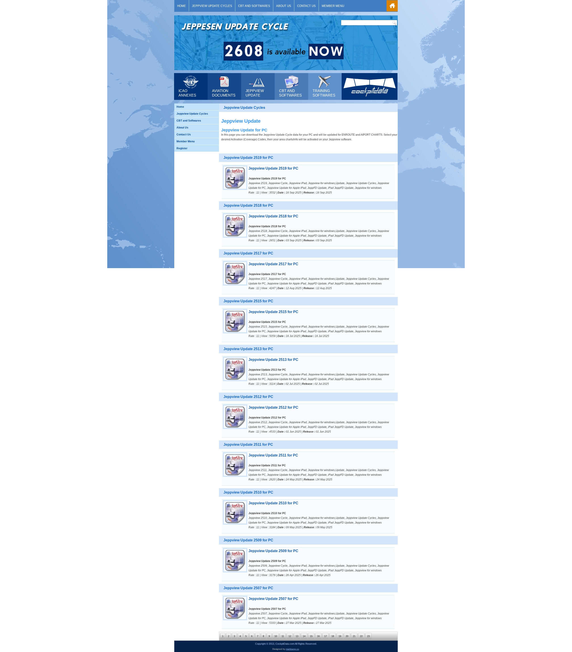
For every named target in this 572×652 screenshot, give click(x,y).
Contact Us (306, 6)
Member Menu (333, 6)
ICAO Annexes (187, 93)
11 (283, 636)
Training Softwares (324, 93)
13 (297, 636)
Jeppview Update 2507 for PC (273, 599)
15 (311, 636)
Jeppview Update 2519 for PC (273, 168)
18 (332, 636)
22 (361, 636)
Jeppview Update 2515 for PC (273, 312)
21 (354, 636)
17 (325, 636)
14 (304, 636)
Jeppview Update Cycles (212, 6)
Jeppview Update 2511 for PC (273, 455)
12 (289, 636)
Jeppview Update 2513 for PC (273, 360)
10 (275, 636)
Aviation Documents (224, 93)
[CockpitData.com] (369, 97)
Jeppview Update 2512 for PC (273, 407)
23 (368, 636)
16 (318, 636)
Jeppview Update (255, 93)
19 (340, 636)
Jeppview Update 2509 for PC (273, 551)
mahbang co (292, 649)
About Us (283, 6)
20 (347, 636)
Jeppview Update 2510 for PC (273, 503)
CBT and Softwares (254, 6)
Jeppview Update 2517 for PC (273, 264)
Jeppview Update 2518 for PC (273, 216)
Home (181, 6)
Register (182, 148)
